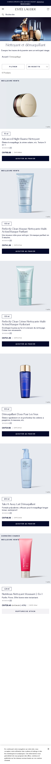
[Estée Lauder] (25, 9)
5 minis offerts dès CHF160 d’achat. (25, 3)
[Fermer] (48, 749)
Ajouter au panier (25, 159)
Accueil (5, 57)
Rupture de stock (25, 611)
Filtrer (13, 67)
